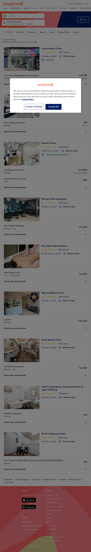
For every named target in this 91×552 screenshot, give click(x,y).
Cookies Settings (33, 107)
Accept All (53, 107)
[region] (45, 95)
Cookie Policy (27, 100)
